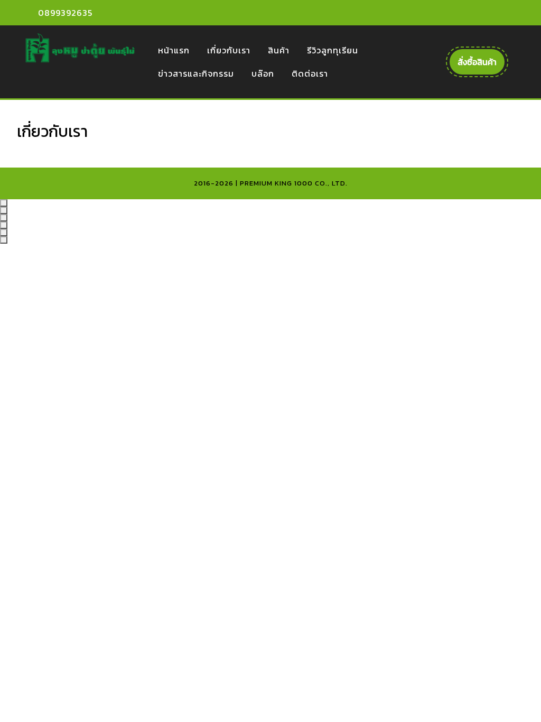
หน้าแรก (174, 50)
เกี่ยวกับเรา (228, 50)
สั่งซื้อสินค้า (481, 65)
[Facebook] (468, 12)
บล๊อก (262, 73)
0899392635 (65, 12)
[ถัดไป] (3, 240)
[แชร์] (3, 217)
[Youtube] (487, 12)
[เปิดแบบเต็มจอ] (3, 210)
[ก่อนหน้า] (3, 232)
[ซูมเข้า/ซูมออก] (3, 203)
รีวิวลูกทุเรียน (332, 50)
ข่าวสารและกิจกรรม (196, 73)
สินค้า (279, 50)
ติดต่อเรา (310, 73)
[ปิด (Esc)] (3, 225)
